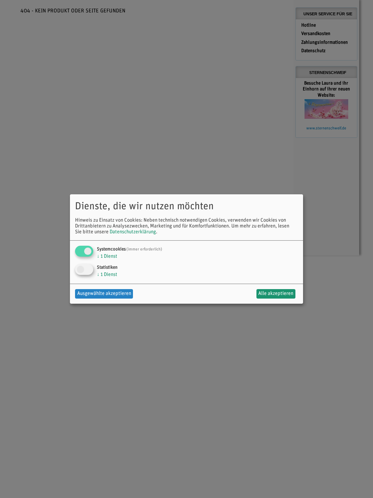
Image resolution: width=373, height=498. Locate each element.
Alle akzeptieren (275, 293)
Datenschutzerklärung (133, 232)
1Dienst (107, 256)
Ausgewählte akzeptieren (104, 293)
